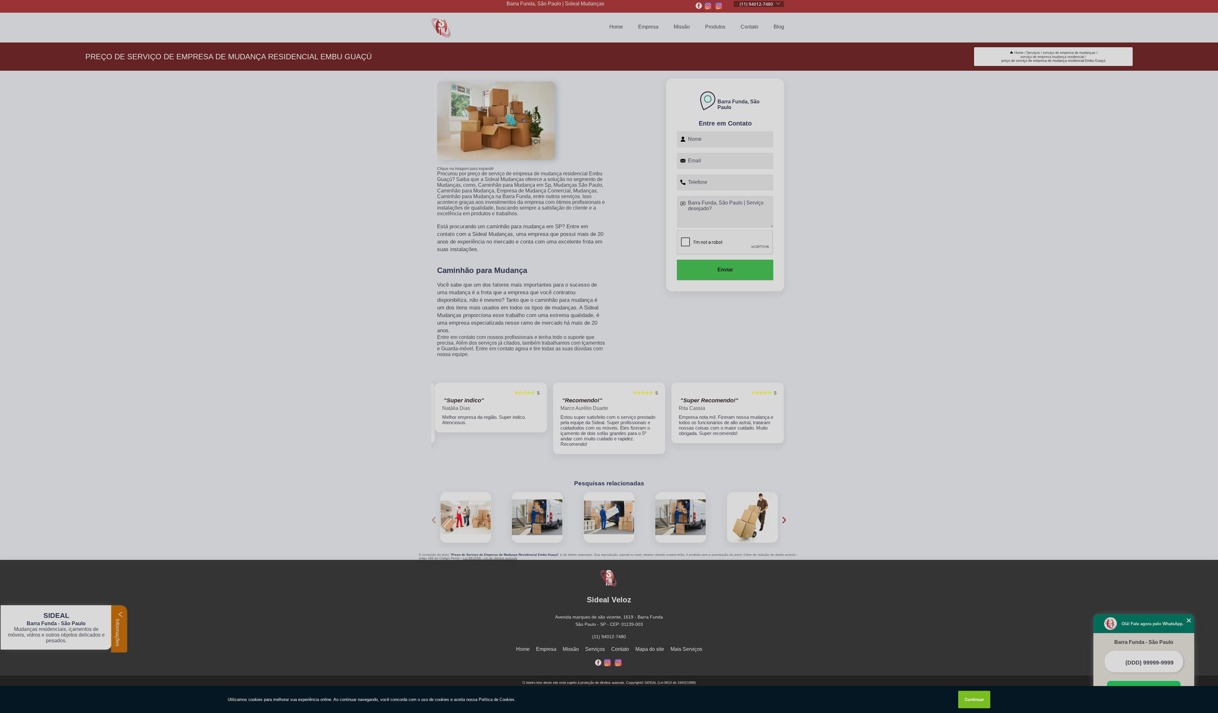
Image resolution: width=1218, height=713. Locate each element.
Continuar (974, 699)
